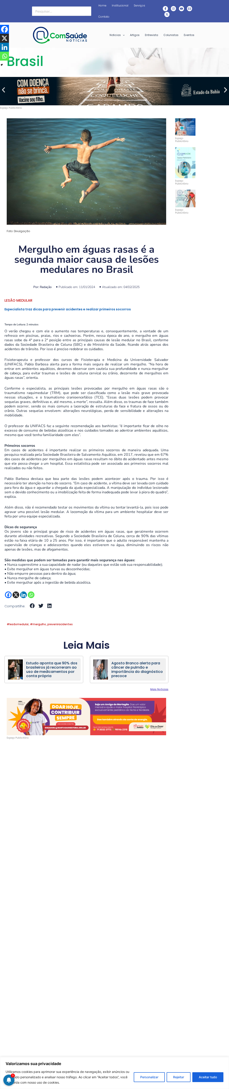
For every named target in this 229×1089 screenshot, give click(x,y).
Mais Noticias (159, 689)
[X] (16, 594)
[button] (3, 89)
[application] (123, 35)
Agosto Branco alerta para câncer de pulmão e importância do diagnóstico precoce (137, 669)
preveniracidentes (60, 624)
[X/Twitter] (167, 14)
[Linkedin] (23, 594)
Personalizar (149, 1077)
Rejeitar (178, 1077)
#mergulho (38, 624)
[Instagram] (173, 8)
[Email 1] (189, 8)
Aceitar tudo (208, 1077)
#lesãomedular (18, 624)
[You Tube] (181, 8)
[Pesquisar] (88, 11)
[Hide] (2, 65)
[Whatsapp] (31, 594)
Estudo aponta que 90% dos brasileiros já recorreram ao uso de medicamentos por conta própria (51, 669)
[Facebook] (165, 8)
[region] (114, 1073)
